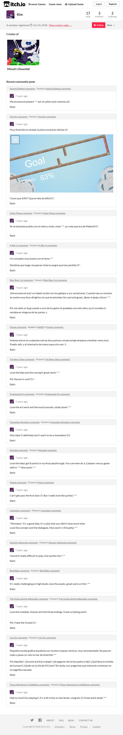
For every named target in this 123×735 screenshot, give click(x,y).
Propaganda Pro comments (22, 394)
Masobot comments (19, 450)
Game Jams (55, 4)
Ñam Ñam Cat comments (21, 280)
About (50, 720)
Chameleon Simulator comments (25, 422)
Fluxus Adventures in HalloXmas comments (29, 684)
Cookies (97, 726)
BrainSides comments (19, 570)
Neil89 (41, 327)
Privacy (84, 726)
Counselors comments (20, 510)
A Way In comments (19, 245)
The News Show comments (22, 359)
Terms (72, 726)
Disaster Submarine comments (24, 542)
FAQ (61, 720)
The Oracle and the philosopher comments (29, 599)
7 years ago (21, 95)
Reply (12, 106)
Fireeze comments (18, 327)
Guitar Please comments (21, 213)
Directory (60, 726)
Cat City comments (19, 637)
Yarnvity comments (19, 116)
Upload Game (76, 4)
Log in (99, 4)
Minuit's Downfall (18, 69)
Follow (100, 25)
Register (113, 4)
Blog (71, 720)
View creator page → (60, 25)
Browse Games (37, 4)
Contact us (86, 720)
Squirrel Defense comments (22, 88)
